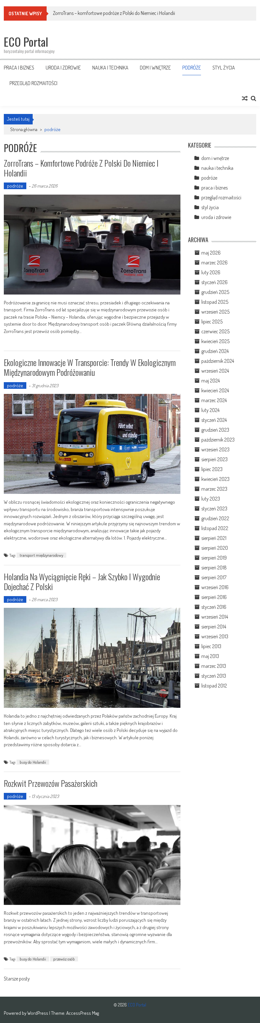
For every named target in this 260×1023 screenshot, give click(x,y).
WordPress (38, 1013)
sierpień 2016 (214, 597)
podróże (191, 67)
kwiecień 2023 (215, 479)
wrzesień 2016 (215, 587)
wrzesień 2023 (215, 449)
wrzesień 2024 (215, 371)
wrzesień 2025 (215, 312)
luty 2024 (210, 410)
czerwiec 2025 (215, 331)
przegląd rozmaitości (33, 83)
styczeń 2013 (213, 676)
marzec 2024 (214, 400)
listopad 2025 (214, 302)
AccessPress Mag (82, 1013)
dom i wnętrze (155, 67)
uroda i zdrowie (63, 67)
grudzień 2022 (215, 518)
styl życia (223, 67)
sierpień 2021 (213, 538)
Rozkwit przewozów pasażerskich (50, 783)
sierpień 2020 (214, 548)
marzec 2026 (214, 262)
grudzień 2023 (215, 430)
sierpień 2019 (214, 558)
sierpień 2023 (214, 459)
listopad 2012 (214, 685)
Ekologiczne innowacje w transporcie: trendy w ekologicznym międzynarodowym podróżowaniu (90, 367)
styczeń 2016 (213, 607)
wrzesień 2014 (214, 617)
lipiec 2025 (212, 321)
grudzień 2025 (215, 292)
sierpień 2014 (213, 626)
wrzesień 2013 (214, 636)
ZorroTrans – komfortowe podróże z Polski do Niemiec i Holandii (114, 13)
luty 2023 (210, 498)
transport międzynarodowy (41, 555)
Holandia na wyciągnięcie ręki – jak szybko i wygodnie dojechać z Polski (82, 581)
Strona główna (23, 129)
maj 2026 (211, 252)
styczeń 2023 (214, 508)
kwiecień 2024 (215, 390)
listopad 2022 (214, 528)
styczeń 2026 (214, 282)
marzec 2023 (214, 489)
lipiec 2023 (212, 469)
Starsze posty (17, 979)
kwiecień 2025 (215, 341)
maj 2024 (210, 380)
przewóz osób (64, 958)
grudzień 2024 (215, 351)
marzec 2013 (213, 666)
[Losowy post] (245, 98)
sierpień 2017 (213, 577)
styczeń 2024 (214, 420)
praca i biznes (19, 67)
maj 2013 (210, 656)
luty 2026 (210, 272)
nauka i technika (110, 67)
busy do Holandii (33, 762)
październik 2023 (218, 439)
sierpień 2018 (214, 567)
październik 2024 (217, 361)
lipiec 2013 (211, 646)
